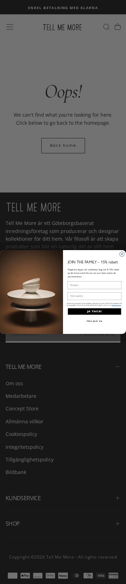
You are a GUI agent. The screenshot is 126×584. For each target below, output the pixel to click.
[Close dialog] (122, 254)
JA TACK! (94, 311)
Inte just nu (94, 321)
